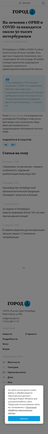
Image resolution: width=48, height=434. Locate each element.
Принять (24, 418)
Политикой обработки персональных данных (22, 410)
